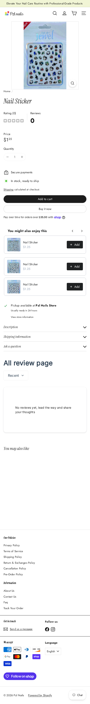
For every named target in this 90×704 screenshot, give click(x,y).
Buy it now (45, 209)
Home (7, 91)
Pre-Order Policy (13, 574)
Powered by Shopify (40, 695)
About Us (9, 591)
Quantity (9, 149)
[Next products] (81, 231)
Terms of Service (13, 551)
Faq (6, 602)
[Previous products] (72, 231)
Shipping (9, 189)
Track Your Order (13, 608)
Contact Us (10, 597)
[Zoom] (72, 83)
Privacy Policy (12, 545)
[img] (14, 121)
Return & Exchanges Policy (19, 563)
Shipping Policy (13, 557)
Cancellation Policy (15, 568)
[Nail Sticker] (30, 487)
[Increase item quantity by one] (22, 157)
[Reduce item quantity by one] (7, 157)
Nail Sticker (30, 242)
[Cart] (74, 13)
